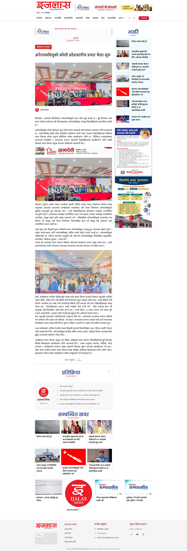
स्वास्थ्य (95, 18)
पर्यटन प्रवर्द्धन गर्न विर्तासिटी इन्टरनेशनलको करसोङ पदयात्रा (77, 400)
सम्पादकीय (68, 18)
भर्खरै (133, 32)
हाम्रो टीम (68, 533)
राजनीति (57, 18)
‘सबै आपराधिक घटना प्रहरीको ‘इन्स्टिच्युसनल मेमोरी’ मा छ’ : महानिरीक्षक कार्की (99, 468)
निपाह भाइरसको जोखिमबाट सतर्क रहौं (106, 499)
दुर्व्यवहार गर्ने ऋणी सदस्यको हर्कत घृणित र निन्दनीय (136, 499)
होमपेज (39, 18)
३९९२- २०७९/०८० (136, 529)
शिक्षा (88, 18)
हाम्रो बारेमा (68, 529)
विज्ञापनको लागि (70, 542)
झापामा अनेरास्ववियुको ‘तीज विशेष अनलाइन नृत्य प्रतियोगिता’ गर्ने (79, 404)
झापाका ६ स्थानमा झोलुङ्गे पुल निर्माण (47, 499)
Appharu (117, 549)
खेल (102, 18)
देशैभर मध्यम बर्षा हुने (66, 387)
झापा (121, 18)
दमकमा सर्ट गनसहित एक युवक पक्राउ (141, 118)
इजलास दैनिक (44, 110)
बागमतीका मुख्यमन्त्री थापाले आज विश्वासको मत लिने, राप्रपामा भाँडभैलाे (81, 391)
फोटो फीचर (69, 538)
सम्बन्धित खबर (73, 414)
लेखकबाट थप (43, 403)
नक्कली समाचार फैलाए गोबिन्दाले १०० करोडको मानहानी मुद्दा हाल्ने (80, 395)
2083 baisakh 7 (73, 509)
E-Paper (144, 18)
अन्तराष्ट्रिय (111, 18)
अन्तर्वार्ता (79, 18)
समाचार (48, 18)
